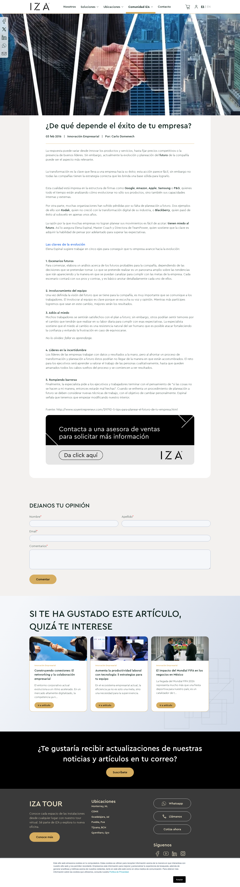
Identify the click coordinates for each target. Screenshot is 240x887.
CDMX (94, 811)
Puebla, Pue (98, 822)
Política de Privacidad (119, 871)
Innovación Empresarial (83, 136)
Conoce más (44, 837)
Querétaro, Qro (100, 832)
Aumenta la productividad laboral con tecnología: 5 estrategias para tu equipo (118, 674)
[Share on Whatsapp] (4, 45)
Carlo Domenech (123, 136)
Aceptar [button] (179, 879)
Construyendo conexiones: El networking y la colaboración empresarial (54, 674)
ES (202, 7)
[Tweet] (4, 29)
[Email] (4, 54)
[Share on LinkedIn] (4, 37)
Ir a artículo (44, 705)
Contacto (164, 7)
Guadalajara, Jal (100, 817)
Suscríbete (120, 772)
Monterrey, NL (99, 806)
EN (209, 7)
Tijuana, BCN (98, 827)
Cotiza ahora (172, 829)
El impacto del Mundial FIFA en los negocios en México (179, 672)
